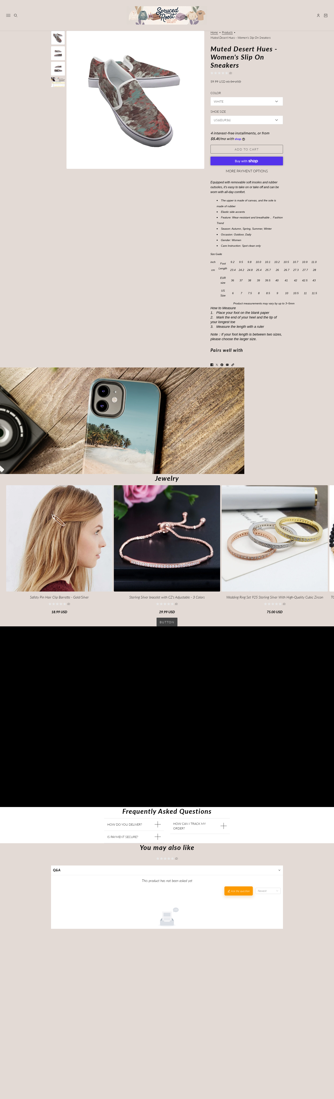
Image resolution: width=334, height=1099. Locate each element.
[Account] (318, 15)
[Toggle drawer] (8, 15)
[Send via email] (227, 365)
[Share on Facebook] (212, 365)
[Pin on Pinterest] (222, 365)
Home (214, 32)
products (227, 32)
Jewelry (167, 478)
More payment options (247, 171)
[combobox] (268, 891)
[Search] (16, 15)
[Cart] (326, 15)
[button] (233, 365)
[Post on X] (217, 365)
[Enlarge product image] (135, 100)
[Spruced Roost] (167, 15)
